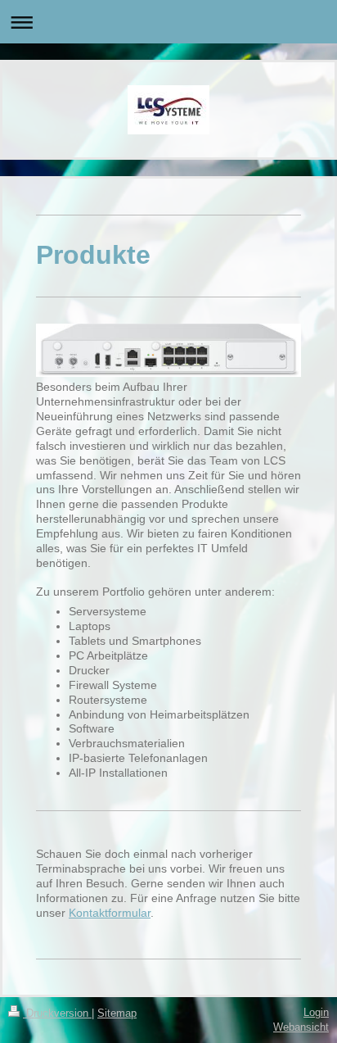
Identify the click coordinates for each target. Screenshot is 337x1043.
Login (316, 1012)
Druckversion (57, 1013)
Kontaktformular (110, 912)
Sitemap (117, 1013)
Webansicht (301, 1027)
